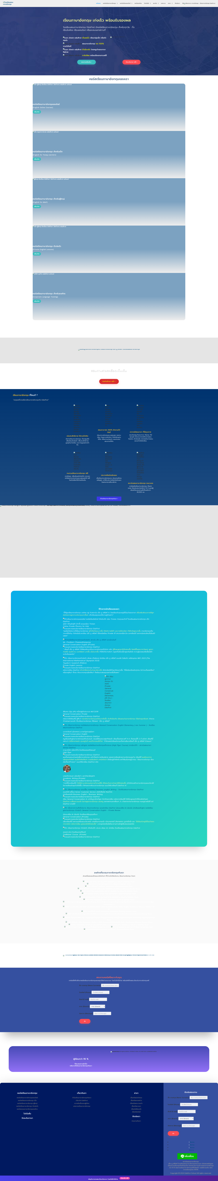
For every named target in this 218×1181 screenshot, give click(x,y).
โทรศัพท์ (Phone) (85, 992)
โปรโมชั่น (146, 3)
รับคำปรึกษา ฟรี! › (109, 381)
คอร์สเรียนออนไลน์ (125, 3)
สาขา (169, 3)
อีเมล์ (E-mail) (84, 999)
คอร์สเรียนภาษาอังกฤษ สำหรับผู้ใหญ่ (49, 198)
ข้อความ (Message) (86, 1013)
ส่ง (85, 1021)
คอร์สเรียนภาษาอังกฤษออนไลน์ (46, 104)
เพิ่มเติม (37, 112)
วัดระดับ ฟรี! (124, 1178)
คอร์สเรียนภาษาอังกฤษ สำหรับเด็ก (48, 151)
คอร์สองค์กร (138, 3)
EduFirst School (190, 1173)
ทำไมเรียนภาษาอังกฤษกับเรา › (109, 499)
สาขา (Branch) (84, 1006)
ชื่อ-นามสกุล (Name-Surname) (90, 985)
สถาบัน (155, 3)
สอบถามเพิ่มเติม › (86, 62)
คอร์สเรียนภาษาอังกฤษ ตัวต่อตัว (47, 246)
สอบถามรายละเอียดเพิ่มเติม (109, 370)
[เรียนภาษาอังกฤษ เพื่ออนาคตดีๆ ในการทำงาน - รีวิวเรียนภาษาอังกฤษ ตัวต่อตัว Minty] (89, 640)
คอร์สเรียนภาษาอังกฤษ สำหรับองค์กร (49, 293)
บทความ (163, 3)
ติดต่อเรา (177, 3)
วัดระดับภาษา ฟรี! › (131, 62)
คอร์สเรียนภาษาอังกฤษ (109, 3)
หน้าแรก (98, 3)
